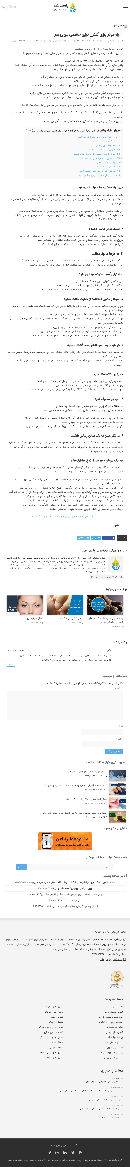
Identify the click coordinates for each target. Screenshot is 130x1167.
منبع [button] (117, 525)
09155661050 (98, 954)
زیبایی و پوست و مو (49, 40)
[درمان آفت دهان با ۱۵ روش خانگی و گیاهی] (117, 803)
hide (29, 131)
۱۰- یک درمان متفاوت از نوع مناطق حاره (100, 175)
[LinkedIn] (64, 1153)
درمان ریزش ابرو (35, 618)
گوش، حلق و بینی (114, 1032)
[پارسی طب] (65, 7)
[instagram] (57, 1153)
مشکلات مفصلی (115, 1027)
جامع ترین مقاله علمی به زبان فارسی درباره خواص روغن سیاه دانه (74, 813)
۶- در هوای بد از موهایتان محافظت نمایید (99, 158)
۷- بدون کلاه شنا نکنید (109, 162)
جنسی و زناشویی (114, 1047)
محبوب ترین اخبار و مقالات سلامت (105, 762)
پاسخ (10, 664)
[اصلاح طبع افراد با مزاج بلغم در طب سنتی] (117, 775)
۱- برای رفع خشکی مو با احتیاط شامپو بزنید (100, 137)
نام (121, 726)
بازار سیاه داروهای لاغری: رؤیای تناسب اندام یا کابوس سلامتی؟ (71, 894)
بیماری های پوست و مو (111, 1052)
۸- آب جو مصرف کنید (109, 167)
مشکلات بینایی (56, 1047)
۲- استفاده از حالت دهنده (107, 141)
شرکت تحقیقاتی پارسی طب (109, 40)
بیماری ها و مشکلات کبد (51, 1037)
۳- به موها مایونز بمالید (108, 145)
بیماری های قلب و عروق (51, 1027)
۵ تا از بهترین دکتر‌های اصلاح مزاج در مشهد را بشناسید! (71, 906)
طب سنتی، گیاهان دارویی (110, 1017)
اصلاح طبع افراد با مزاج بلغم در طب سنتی (86, 771)
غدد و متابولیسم (115, 1042)
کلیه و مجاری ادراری (53, 1032)
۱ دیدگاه (31, 40)
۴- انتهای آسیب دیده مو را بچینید (103, 150)
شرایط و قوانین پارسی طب (113, 959)
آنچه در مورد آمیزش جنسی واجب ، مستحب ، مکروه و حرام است (75, 785)
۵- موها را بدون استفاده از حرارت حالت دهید (98, 154)
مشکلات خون (56, 1042)
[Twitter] (72, 1153)
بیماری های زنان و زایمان (50, 1052)
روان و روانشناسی (114, 1037)
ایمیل (119, 738)
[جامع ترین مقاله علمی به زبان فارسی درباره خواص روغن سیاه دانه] (117, 817)
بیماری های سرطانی (53, 1012)
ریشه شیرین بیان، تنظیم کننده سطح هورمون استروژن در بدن (105, 620)
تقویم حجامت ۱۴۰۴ (71, 900)
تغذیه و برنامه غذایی (113, 1007)
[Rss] (81, 1153)
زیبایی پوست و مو (114, 1012)
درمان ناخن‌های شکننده (71, 618)
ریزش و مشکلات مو (67, 40)
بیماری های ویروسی (113, 1058)
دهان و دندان (56, 1017)
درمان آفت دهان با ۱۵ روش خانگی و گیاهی (85, 799)
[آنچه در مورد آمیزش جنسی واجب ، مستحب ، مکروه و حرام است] (117, 789)
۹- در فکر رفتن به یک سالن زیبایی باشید (100, 171)
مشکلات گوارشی (55, 1022)
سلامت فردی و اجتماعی (111, 1022)
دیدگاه (119, 688)
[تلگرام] (49, 1153)
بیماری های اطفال (54, 1058)
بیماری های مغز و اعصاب (50, 1007)
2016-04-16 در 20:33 (15, 650)
